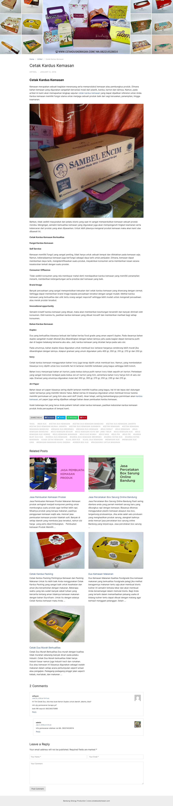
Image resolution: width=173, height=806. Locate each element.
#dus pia (115, 434)
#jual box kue (73, 440)
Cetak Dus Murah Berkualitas (45, 647)
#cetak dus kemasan (59, 424)
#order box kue (81, 442)
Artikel (39, 59)
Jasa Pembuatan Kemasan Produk (48, 497)
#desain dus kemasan (87, 429)
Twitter (61, 417)
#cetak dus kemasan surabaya (85, 426)
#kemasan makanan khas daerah (53, 442)
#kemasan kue (112, 440)
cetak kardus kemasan (89, 93)
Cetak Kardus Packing (41, 574)
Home (32, 59)
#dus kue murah (88, 434)
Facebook (50, 417)
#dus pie (126, 434)
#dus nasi (104, 434)
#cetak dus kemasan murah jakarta (48, 426)
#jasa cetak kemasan (52, 440)
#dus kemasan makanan (65, 434)
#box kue (42, 424)
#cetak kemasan (111, 426)
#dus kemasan (122, 429)
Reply (34, 712)
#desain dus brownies (62, 429)
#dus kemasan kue (123, 432)
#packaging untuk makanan (105, 442)
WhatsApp (73, 417)
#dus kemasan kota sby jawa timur (93, 432)
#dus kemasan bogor (62, 432)
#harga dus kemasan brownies (86, 437)
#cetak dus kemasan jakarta (121, 424)
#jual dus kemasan (93, 440)
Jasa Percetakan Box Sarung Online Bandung (112, 497)
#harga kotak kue (113, 437)
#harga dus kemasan (56, 437)
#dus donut (107, 429)
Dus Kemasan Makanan (100, 574)
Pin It (84, 417)
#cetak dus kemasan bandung (88, 424)
